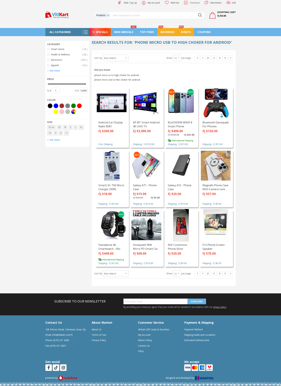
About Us (96, 329)
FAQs (141, 351)
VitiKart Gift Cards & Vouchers (153, 329)
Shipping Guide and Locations (199, 334)
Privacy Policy (99, 340)
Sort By (98, 57)
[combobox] (157, 15)
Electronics (69, 59)
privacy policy (219, 307)
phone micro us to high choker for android (116, 75)
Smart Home (69, 49)
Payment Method (193, 329)
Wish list (175, 2)
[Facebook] (48, 368)
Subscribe (197, 301)
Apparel (69, 65)
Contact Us (144, 345)
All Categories (60, 32)
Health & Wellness (69, 54)
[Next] (230, 58)
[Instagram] (63, 368)
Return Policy (145, 340)
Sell (234, 2)
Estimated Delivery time (196, 340)
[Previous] (197, 58)
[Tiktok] (56, 368)
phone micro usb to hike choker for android (117, 79)
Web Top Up (130, 2)
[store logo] (56, 14)
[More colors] (73, 112)
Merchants (215, 2)
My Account (153, 2)
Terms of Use (99, 334)
